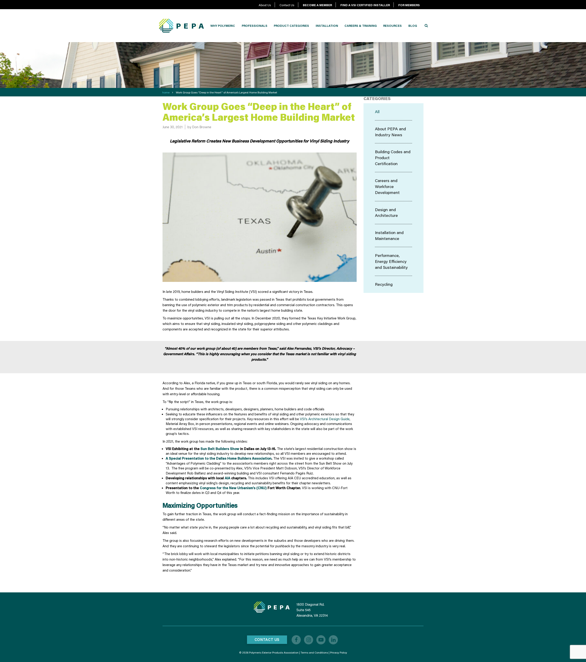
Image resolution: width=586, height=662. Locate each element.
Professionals (254, 25)
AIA (227, 478)
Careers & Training (361, 25)
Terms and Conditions (314, 652)
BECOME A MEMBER (317, 5)
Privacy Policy (338, 652)
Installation (327, 25)
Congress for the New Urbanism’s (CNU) (233, 487)
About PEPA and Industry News (390, 131)
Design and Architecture (386, 212)
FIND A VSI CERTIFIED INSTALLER (365, 5)
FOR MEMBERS (409, 5)
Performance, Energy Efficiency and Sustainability (391, 261)
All (377, 111)
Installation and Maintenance (389, 235)
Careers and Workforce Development (387, 186)
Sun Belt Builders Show (220, 448)
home (166, 92)
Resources (392, 25)
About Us (265, 5)
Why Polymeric (222, 25)
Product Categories (291, 25)
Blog (412, 25)
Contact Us (286, 5)
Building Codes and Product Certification (392, 157)
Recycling (384, 284)
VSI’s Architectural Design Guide (325, 419)
